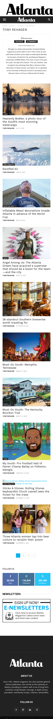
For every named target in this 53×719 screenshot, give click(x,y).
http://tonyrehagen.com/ (26, 45)
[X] (36, 709)
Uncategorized (8, 532)
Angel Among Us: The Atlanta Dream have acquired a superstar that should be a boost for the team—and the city (26, 267)
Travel (5, 114)
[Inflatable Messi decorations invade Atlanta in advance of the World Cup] (26, 193)
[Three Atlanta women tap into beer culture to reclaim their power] (26, 519)
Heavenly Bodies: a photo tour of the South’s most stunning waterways (24, 121)
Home (5, 26)
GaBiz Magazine (8, 164)
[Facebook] (16, 709)
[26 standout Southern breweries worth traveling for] (26, 299)
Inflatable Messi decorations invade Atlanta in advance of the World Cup (26, 214)
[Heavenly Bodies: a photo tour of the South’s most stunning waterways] (26, 99)
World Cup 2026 (8, 206)
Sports (5, 258)
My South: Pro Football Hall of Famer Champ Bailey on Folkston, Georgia (24, 466)
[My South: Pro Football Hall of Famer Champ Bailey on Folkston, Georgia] (26, 441)
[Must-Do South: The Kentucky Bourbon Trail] (26, 392)
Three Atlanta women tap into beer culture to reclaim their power (26, 538)
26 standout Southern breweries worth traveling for (24, 321)
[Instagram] (23, 709)
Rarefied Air (10, 168)
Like (10, 574)
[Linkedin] (30, 709)
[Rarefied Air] (26, 150)
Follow (27, 574)
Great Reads (7, 360)
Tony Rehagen (8, 128)
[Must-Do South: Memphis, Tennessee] (26, 347)
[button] (4, 19)
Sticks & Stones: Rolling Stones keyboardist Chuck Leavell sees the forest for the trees (26, 491)
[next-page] (34, 555)
